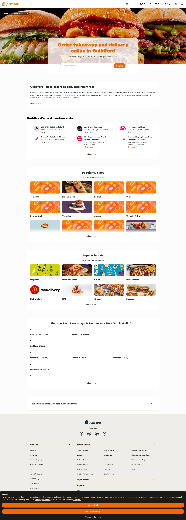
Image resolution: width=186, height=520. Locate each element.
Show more (34, 103)
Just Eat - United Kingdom (85, 474)
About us (33, 450)
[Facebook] (81, 434)
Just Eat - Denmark (83, 464)
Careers (32, 469)
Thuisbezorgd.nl (136, 464)
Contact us (33, 455)
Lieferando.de (108, 464)
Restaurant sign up (36, 460)
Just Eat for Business (36, 474)
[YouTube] (104, 434)
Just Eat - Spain (82, 469)
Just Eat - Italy (108, 455)
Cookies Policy (35, 488)
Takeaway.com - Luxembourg (140, 455)
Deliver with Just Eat (150, 4)
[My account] (181, 4)
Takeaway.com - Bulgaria (139, 460)
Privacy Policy (34, 479)
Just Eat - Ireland (109, 450)
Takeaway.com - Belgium (139, 450)
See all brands (91, 304)
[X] (97, 434)
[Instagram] (89, 434)
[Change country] (176, 4)
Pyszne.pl (107, 469)
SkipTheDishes (109, 474)
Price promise (34, 483)
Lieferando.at (108, 460)
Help (168, 4)
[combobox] (86, 66)
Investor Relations (83, 450)
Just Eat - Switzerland (84, 460)
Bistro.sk (80, 455)
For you (131, 4)
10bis (133, 469)
